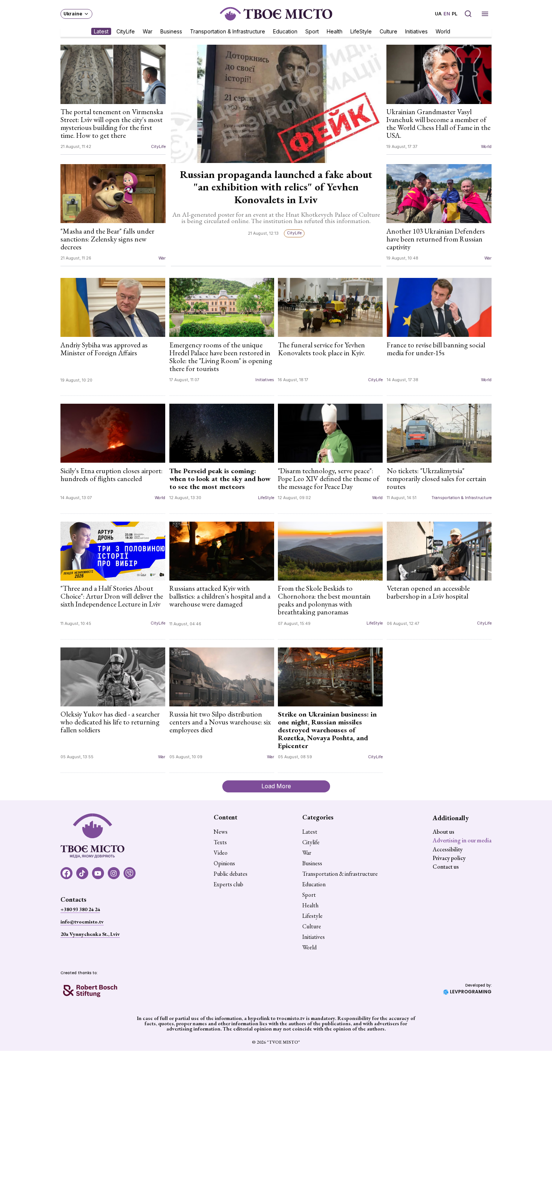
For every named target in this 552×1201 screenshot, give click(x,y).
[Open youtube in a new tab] (98, 873)
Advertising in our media (462, 840)
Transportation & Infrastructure (227, 31)
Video (221, 852)
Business (171, 31)
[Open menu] (485, 13)
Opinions (224, 863)
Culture (388, 31)
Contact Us (446, 867)
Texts (220, 842)
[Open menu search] (468, 13)
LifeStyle (361, 31)
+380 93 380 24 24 (80, 909)
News (221, 831)
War (147, 31)
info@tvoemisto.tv (82, 921)
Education (285, 31)
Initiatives (416, 31)
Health (334, 31)
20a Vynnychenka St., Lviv (90, 934)
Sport (312, 31)
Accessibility (448, 849)
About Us (443, 832)
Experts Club (228, 884)
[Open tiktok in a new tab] (82, 873)
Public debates (230, 874)
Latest (101, 31)
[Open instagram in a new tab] (114, 873)
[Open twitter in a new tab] (130, 873)
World (443, 31)
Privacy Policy (449, 858)
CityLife (125, 31)
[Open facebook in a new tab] (66, 873)
